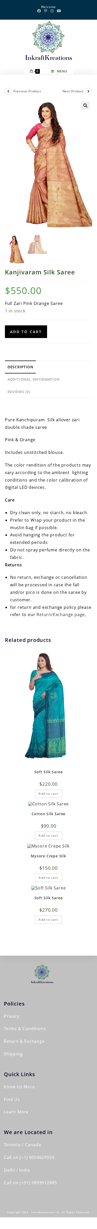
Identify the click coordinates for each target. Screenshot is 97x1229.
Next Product (73, 91)
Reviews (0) (19, 391)
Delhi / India (17, 1170)
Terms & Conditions (25, 1028)
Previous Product (27, 91)
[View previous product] (8, 91)
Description (20, 366)
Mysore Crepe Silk (48, 855)
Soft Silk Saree (48, 771)
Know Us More (19, 1087)
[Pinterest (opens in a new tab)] (46, 11)
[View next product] (88, 91)
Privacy (11, 1016)
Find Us (12, 1099)
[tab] (48, 367)
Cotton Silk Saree (49, 813)
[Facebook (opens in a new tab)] (39, 11)
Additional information (34, 379)
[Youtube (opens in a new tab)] (58, 11)
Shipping (13, 1054)
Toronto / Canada (22, 1145)
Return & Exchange (24, 1041)
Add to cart (26, 331)
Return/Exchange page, (61, 614)
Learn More (16, 1112)
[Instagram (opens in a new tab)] (52, 11)
